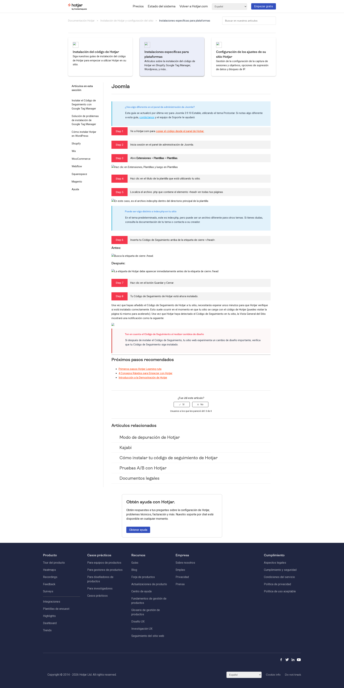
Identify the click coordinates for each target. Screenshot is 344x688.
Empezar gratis (263, 6)
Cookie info (273, 674)
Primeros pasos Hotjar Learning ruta (140, 369)
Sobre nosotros (185, 562)
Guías (134, 562)
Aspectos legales (275, 562)
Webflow (77, 166)
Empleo (180, 570)
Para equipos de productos (104, 562)
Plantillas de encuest (56, 608)
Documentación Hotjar (81, 20)
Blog (134, 570)
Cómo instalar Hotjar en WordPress (84, 134)
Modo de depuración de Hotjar (150, 437)
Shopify (76, 143)
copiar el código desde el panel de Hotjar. (180, 131)
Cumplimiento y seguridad (280, 570)
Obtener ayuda (138, 530)
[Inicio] (77, 9)
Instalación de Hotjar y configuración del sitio (126, 20)
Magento (77, 181)
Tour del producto (54, 562)
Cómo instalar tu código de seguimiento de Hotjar (169, 457)
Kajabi (126, 447)
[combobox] (249, 21)
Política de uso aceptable (280, 591)
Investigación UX (141, 628)
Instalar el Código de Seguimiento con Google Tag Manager (84, 104)
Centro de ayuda (141, 591)
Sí (183, 404)
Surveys (48, 591)
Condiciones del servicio (279, 577)
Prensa (180, 584)
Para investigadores (100, 588)
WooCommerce (81, 158)
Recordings (50, 577)
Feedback (49, 584)
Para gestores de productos (105, 570)
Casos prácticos (97, 595)
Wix (74, 151)
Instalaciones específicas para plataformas (184, 20)
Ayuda (75, 189)
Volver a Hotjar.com (194, 6)
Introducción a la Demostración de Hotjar (143, 377)
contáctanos (146, 117)
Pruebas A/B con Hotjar (143, 468)
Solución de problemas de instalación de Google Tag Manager (85, 120)
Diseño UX (138, 621)
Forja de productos (143, 577)
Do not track (293, 674)
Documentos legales (139, 478)
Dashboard (50, 623)
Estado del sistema (161, 6)
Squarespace (79, 174)
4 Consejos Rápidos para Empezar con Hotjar (145, 373)
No (201, 404)
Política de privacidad (277, 584)
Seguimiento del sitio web (147, 636)
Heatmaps (49, 570)
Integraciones (51, 601)
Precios (138, 6)
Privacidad (182, 577)
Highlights (49, 616)
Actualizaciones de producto (149, 584)
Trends (47, 630)
